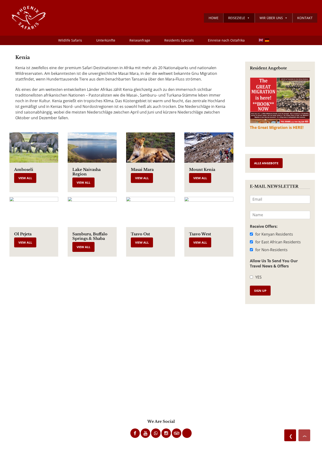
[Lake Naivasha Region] (92, 147)
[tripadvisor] (176, 433)
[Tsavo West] (208, 212)
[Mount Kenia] (208, 147)
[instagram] (166, 433)
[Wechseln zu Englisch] (258, 40)
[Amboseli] (33, 147)
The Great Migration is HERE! (277, 127)
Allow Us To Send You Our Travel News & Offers (274, 263)
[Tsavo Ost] (150, 212)
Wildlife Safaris (70, 40)
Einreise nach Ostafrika (226, 40)
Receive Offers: (264, 226)
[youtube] (145, 433)
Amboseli (23, 169)
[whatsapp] (156, 433)
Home (214, 18)
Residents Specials (179, 40)
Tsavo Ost (140, 234)
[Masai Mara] (150, 147)
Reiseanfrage (139, 40)
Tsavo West (200, 234)
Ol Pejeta (23, 234)
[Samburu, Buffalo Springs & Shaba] (92, 212)
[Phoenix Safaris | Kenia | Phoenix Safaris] (25, 18)
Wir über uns (271, 18)
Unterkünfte (105, 40)
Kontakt (305, 18)
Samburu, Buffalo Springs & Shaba (89, 236)
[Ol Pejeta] (33, 212)
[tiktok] (187, 433)
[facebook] (135, 433)
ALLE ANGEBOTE (266, 163)
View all (25, 178)
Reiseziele (236, 18)
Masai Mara (142, 169)
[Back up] (304, 435)
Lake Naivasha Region (86, 171)
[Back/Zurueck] (290, 435)
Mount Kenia (202, 169)
